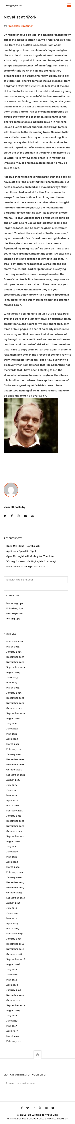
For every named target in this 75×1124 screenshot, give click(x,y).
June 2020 (12, 851)
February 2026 (14, 641)
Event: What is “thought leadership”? (27, 566)
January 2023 (13, 693)
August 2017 (13, 1010)
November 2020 (15, 826)
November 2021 (15, 764)
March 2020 (12, 867)
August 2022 (13, 718)
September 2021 (15, 775)
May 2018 (11, 980)
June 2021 (12, 790)
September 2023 (15, 667)
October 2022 (14, 708)
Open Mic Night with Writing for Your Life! (30, 556)
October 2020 (14, 831)
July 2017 (11, 1015)
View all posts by (15, 507)
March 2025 (12, 646)
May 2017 (11, 1026)
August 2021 (13, 780)
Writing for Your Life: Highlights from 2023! (31, 561)
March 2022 (12, 744)
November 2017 (15, 995)
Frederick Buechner (20, 26)
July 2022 (11, 723)
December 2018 (15, 944)
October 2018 (14, 954)
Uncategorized (14, 613)
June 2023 (12, 677)
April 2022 (12, 739)
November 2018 (15, 949)
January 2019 (13, 939)
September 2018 (15, 959)
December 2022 (15, 698)
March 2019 (12, 928)
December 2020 (15, 821)
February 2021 (14, 810)
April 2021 (12, 800)
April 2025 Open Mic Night (21, 551)
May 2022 (11, 734)
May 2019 (11, 918)
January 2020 (13, 877)
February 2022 (14, 749)
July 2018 (11, 969)
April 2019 (12, 923)
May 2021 (11, 795)
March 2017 (12, 1036)
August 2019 (13, 903)
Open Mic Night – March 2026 (23, 546)
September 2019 (15, 898)
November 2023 (15, 662)
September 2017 (15, 1005)
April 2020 (12, 862)
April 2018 (12, 985)
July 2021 (11, 785)
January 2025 (13, 652)
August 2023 (13, 672)
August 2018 (13, 964)
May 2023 (11, 682)
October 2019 (14, 892)
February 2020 (14, 872)
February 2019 (14, 933)
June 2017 (12, 1021)
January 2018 (13, 990)
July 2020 (11, 846)
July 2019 (11, 908)
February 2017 (14, 1041)
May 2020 (11, 857)
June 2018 (12, 974)
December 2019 (15, 882)
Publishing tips (14, 608)
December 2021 (15, 759)
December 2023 (15, 657)
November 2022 (15, 703)
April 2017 (12, 1031)
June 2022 (12, 728)
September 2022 (15, 713)
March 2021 (12, 805)
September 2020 (15, 836)
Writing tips (13, 618)
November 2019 (15, 887)
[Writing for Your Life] (13, 5)
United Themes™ (58, 1119)
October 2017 (14, 1000)
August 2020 (13, 841)
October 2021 (14, 769)
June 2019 (12, 913)
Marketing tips (14, 603)
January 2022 (13, 754)
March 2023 (12, 687)
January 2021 (13, 816)
